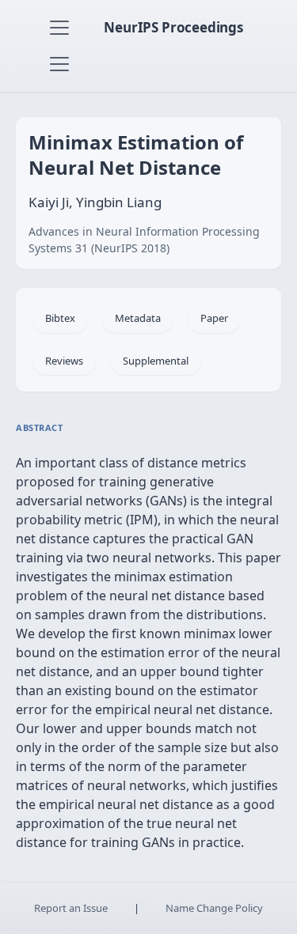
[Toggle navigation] (59, 27)
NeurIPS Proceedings (173, 27)
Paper (214, 318)
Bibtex (60, 318)
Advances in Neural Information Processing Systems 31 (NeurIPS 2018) (144, 239)
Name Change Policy (214, 908)
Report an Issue (71, 908)
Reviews (64, 361)
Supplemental (155, 361)
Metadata (138, 318)
